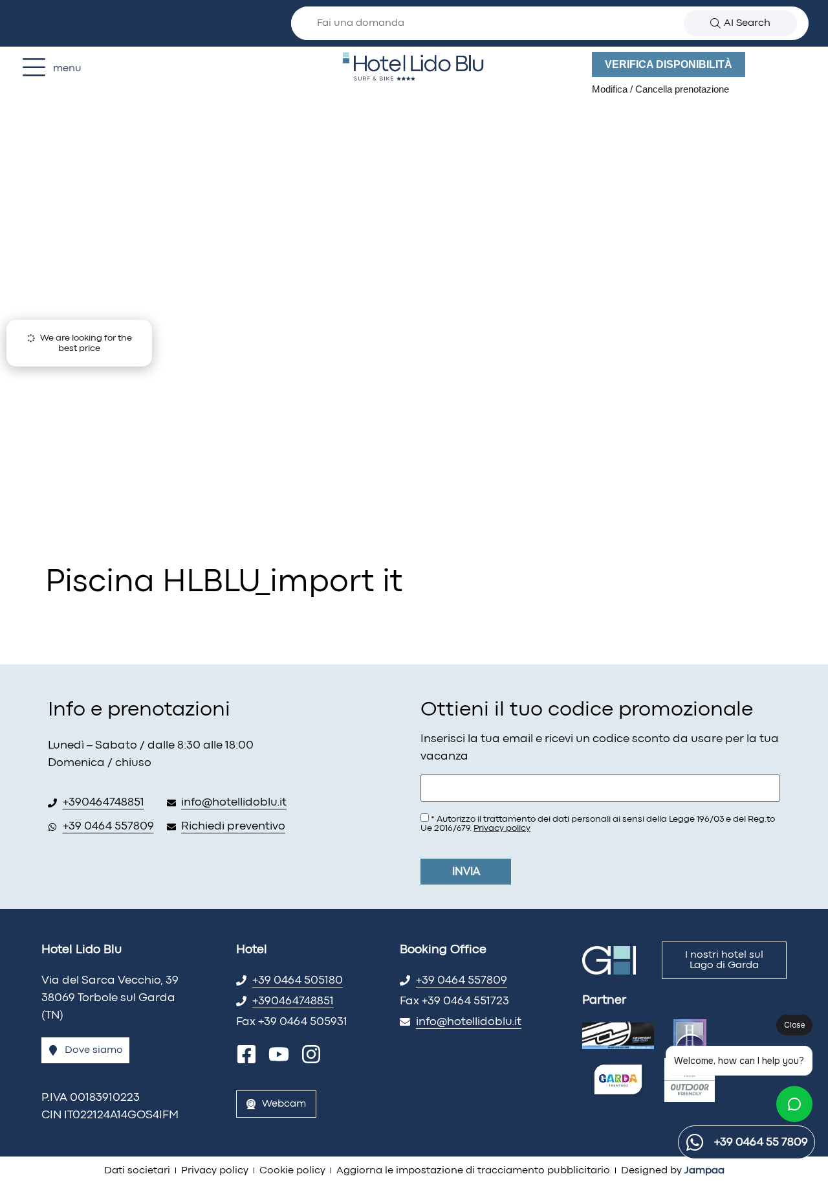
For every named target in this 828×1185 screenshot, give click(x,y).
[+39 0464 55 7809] (694, 1142)
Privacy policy (502, 828)
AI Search (747, 23)
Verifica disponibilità (668, 64)
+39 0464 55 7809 (761, 1142)
